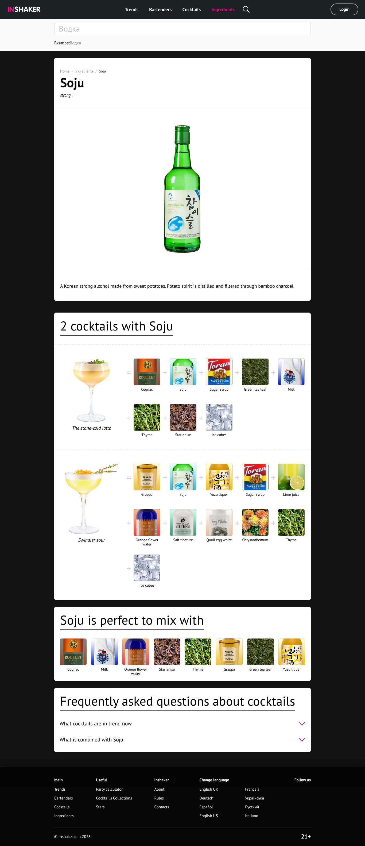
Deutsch (206, 798)
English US (208, 815)
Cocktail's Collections (114, 798)
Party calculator (109, 789)
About (159, 789)
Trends (131, 9)
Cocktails (192, 9)
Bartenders (160, 9)
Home (64, 71)
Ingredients (223, 9)
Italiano (251, 815)
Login (344, 9)
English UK (208, 789)
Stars (100, 807)
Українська (254, 798)
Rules (159, 798)
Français (252, 789)
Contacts (161, 807)
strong (65, 95)
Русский (252, 807)
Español (206, 807)
